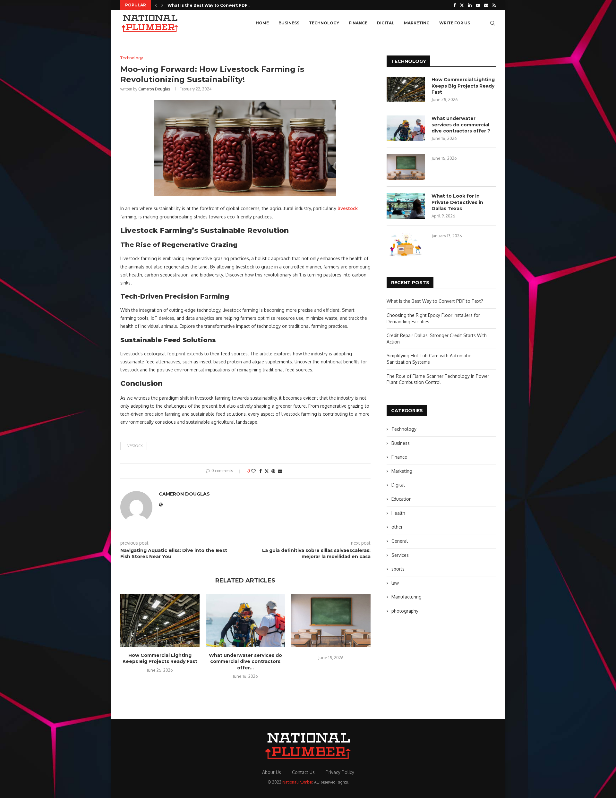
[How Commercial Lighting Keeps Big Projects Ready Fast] (160, 620)
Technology (324, 23)
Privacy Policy (340, 772)
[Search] (492, 23)
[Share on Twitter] (266, 471)
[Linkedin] (470, 5)
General (399, 541)
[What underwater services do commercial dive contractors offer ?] (245, 620)
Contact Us (303, 772)
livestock (133, 446)
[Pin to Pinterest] (273, 471)
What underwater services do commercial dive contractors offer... (245, 661)
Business (288, 23)
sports (398, 569)
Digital (385, 23)
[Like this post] (253, 471)
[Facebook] (454, 5)
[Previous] (155, 5)
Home (262, 23)
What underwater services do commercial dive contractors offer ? (461, 124)
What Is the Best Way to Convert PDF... (208, 5)
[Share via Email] (280, 471)
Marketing (417, 23)
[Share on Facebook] (260, 471)
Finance (358, 23)
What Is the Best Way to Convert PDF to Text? (435, 301)
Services (400, 555)
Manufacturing (406, 596)
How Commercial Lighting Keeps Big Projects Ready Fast (160, 658)
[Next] (162, 5)
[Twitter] (462, 5)
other (397, 527)
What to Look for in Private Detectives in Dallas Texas (457, 202)
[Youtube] (478, 5)
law (395, 583)
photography (404, 611)
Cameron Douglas (154, 89)
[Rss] (494, 5)
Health (398, 513)
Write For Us (454, 23)
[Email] (486, 5)
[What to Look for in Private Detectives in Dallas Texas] (406, 206)
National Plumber (297, 782)
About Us (271, 772)
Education (401, 499)
